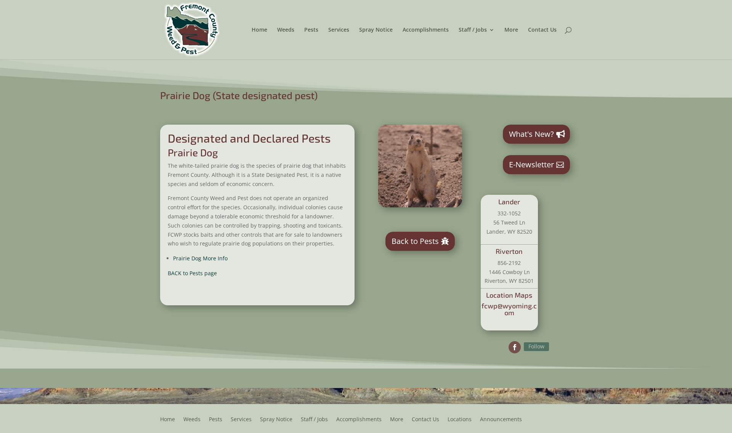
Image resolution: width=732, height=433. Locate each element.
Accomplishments (426, 30)
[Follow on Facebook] (515, 347)
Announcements (501, 420)
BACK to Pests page (192, 273)
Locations (460, 420)
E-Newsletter (531, 164)
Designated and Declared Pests (249, 138)
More (511, 30)
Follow (536, 346)
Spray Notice (376, 30)
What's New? (531, 134)
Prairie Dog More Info (200, 258)
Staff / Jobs (473, 30)
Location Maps (509, 295)
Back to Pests (415, 241)
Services (338, 30)
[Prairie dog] (420, 205)
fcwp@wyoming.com (509, 309)
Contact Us (542, 30)
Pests (311, 30)
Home (259, 30)
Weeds (285, 30)
